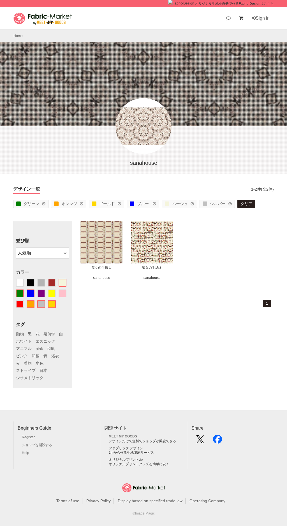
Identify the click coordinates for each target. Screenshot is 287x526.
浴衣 (55, 356)
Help (25, 453)
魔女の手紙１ (101, 268)
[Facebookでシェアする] (217, 441)
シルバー (218, 203)
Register (28, 437)
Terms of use (67, 501)
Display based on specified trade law (150, 501)
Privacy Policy (98, 501)
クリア (246, 203)
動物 (20, 334)
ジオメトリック (29, 378)
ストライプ (26, 370)
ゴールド (107, 203)
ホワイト (24, 341)
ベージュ (180, 203)
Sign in (263, 18)
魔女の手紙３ (152, 268)
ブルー (143, 203)
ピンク (22, 356)
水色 (39, 363)
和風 (51, 348)
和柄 (36, 356)
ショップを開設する (37, 445)
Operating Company (207, 501)
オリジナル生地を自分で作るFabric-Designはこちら (234, 4)
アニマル (24, 348)
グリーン (31, 203)
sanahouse (101, 278)
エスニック (45, 341)
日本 (43, 370)
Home (18, 36)
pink (39, 348)
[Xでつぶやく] (200, 441)
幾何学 (49, 334)
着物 (28, 363)
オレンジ (69, 203)
